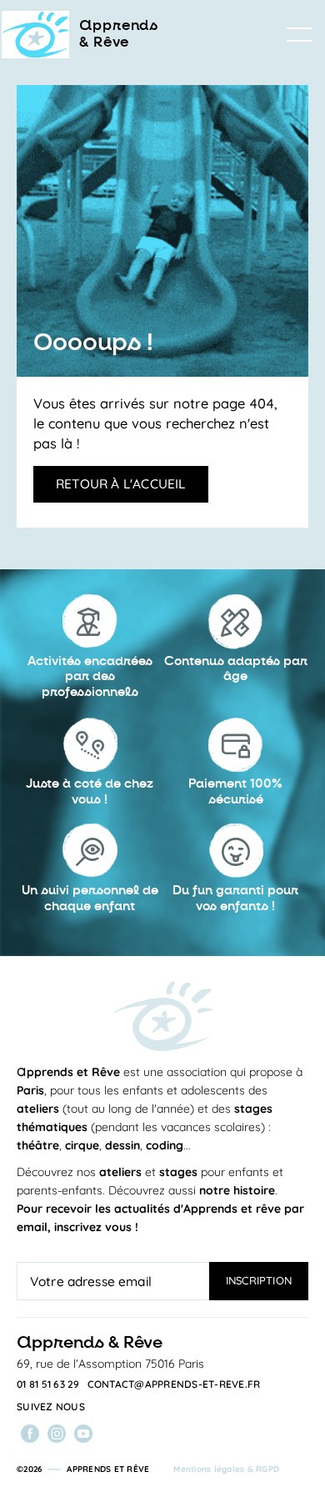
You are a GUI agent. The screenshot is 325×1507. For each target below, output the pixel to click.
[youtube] (83, 1433)
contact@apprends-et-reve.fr (174, 1384)
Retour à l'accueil (121, 483)
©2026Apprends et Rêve (83, 1469)
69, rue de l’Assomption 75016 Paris (110, 1363)
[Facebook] (30, 1433)
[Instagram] (57, 1433)
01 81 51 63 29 (48, 1384)
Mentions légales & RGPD (226, 1469)
